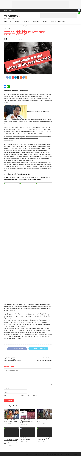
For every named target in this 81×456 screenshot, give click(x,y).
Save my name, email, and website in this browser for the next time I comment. (23, 395)
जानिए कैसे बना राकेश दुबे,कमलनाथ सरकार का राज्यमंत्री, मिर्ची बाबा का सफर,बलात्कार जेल (14, 359)
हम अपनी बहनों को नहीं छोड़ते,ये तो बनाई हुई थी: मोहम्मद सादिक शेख (11, 420)
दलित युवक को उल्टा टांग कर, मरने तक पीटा (44, 420)
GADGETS (45, 22)
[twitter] (72, 10)
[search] (75, 22)
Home (5, 22)
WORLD (17, 22)
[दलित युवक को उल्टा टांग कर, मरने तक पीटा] (44, 414)
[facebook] (70, 10)
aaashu (9, 38)
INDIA (10, 22)
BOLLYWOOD (36, 22)
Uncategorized (8, 28)
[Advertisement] (40, 4)
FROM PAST (61, 22)
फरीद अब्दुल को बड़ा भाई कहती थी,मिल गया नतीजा (43, 438)
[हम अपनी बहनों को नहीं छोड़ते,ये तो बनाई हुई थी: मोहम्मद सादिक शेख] (11, 414)
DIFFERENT (53, 22)
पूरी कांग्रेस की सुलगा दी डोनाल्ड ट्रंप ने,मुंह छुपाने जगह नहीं (27, 438)
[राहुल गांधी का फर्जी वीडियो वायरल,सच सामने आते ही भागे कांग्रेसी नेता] (27, 414)
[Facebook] (79, 9)
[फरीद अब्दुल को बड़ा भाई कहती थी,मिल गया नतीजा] (44, 432)
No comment (16, 37)
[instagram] (76, 10)
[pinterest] (74, 10)
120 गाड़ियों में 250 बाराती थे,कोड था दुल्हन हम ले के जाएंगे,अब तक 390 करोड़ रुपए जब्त (41, 359)
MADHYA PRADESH (26, 22)
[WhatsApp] (79, 13)
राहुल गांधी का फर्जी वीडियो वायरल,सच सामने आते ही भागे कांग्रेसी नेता (26, 421)
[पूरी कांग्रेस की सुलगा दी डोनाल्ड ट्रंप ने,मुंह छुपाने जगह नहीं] (27, 432)
